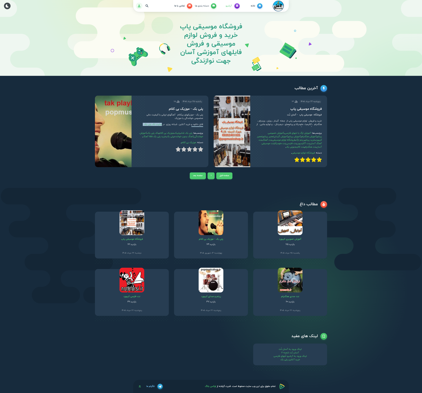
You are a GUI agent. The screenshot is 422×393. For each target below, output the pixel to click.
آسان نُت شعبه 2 (290, 352)
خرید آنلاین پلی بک (290, 359)
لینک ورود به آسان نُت (290, 349)
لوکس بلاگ (210, 386)
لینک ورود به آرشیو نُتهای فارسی (290, 356)
